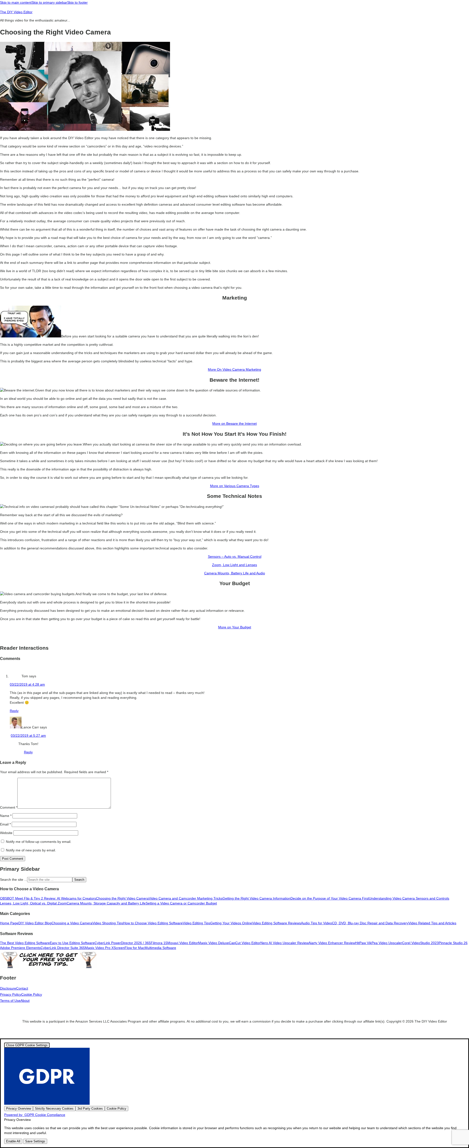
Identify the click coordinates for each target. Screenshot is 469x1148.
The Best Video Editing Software (25, 943)
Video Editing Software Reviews (276, 923)
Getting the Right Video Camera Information (256, 898)
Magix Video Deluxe (213, 943)
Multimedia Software (160, 948)
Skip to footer (77, 2)
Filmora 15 (159, 943)
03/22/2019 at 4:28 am (27, 684)
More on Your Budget (234, 627)
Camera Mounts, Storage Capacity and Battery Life (106, 903)
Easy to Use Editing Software (72, 943)
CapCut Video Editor (244, 943)
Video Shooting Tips (107, 923)
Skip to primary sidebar (49, 2)
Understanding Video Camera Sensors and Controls (409, 898)
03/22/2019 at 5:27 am (28, 735)
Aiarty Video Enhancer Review (332, 943)
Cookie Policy (31, 994)
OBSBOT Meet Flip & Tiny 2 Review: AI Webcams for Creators (48, 898)
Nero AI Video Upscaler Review (284, 943)
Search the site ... (13, 879)
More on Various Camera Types (234, 486)
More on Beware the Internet (234, 423)
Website (6, 833)
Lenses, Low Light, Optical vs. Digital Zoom (33, 903)
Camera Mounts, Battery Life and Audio (234, 573)
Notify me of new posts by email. (31, 850)
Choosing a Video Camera (72, 923)
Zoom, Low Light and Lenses (234, 565)
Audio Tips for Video (316, 923)
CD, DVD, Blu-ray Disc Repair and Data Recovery (370, 923)
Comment (8, 807)
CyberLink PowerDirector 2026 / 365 (123, 943)
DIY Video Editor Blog (35, 923)
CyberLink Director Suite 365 (63, 948)
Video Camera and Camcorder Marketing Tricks (186, 898)
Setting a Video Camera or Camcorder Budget (181, 903)
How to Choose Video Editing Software (153, 923)
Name (5, 816)
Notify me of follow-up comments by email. (38, 842)
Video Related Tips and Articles (432, 923)
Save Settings (35, 1141)
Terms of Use (10, 1001)
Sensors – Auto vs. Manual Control (234, 556)
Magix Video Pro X (99, 948)
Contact (22, 988)
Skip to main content (16, 2)
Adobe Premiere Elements (20, 948)
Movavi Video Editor (182, 943)
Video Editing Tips (196, 923)
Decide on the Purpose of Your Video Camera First (329, 898)
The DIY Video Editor (16, 12)
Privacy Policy (10, 994)
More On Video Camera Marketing (234, 369)
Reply (14, 711)
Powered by (34, 1115)
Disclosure (8, 988)
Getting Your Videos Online (231, 923)
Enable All (13, 1141)
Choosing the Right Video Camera (122, 898)
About (25, 1001)
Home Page (9, 923)
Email (5, 824)
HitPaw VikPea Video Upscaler (378, 943)
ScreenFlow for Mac (129, 948)
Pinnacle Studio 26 (453, 943)
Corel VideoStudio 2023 (420, 943)
